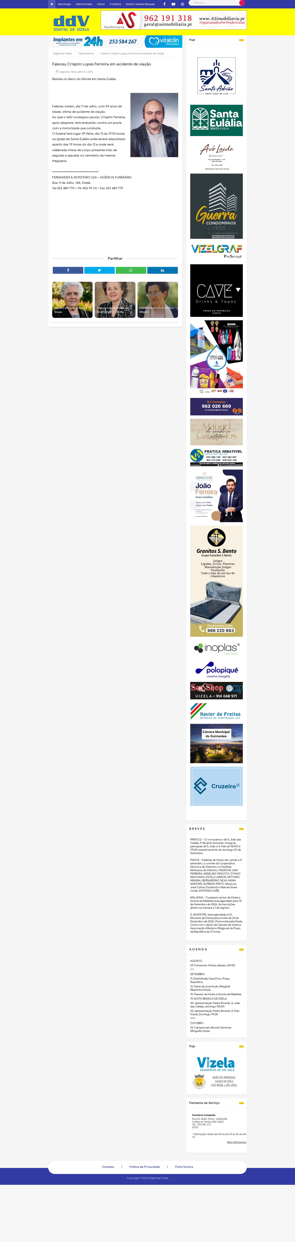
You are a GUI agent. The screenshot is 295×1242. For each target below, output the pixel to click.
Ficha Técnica (184, 1167)
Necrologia (64, 4)
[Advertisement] (115, 222)
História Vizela (84, 4)
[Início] (51, 4)
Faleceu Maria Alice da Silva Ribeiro (156, 310)
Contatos (115, 4)
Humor (101, 4)
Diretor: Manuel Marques (140, 4)
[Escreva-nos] (182, 4)
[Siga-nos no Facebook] (164, 4)
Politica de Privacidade (144, 1167)
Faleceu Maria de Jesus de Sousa (70, 310)
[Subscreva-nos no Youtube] (173, 4)
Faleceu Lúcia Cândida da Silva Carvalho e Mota (112, 310)
